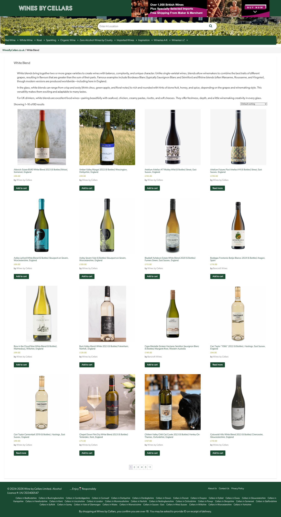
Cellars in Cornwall (100, 498)
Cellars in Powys (205, 501)
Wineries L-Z (178, 40)
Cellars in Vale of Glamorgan (87, 504)
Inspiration (144, 40)
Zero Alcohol (87, 40)
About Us (212, 488)
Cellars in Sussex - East (153, 504)
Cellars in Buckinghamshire (51, 498)
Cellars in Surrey (64, 504)
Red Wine (10, 40)
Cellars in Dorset (180, 498)
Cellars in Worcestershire (220, 504)
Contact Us (224, 488)
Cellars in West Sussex (176, 504)
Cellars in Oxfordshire (186, 501)
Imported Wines (125, 40)
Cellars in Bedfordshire (26, 498)
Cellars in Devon (163, 498)
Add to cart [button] (21, 188)
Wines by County (103, 40)
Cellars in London (95, 501)
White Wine (26, 40)
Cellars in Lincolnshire (75, 501)
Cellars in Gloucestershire (254, 498)
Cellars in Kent (56, 501)
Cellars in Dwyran (199, 498)
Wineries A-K (160, 40)
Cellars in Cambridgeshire (78, 498)
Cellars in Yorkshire (242, 504)
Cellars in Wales (110, 504)
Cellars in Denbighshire (143, 498)
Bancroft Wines (220, 268)
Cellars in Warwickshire (130, 504)
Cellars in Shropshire (224, 501)
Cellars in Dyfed (216, 498)
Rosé (39, 40)
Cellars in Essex (233, 498)
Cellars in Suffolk (47, 504)
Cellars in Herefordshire (36, 501)
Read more (218, 188)
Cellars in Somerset (245, 501)
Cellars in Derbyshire (120, 498)
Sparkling (51, 40)
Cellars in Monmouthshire (117, 501)
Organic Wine (67, 40)
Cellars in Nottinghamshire (161, 501)
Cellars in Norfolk (139, 501)
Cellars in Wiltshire (197, 504)
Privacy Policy (237, 488)
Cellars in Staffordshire (266, 501)
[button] (17, 40)
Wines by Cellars (24, 180)
